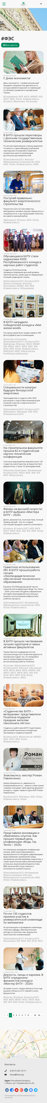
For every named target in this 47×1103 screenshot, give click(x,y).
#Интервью (22, 411)
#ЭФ (40, 96)
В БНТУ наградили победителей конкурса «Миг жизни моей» (22, 325)
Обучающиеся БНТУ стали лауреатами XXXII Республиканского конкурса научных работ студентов (22, 261)
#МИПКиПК (8, 351)
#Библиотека (9, 344)
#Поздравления (10, 96)
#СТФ (23, 675)
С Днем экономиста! (16, 78)
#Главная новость (31, 99)
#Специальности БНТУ (13, 414)
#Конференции (35, 470)
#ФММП (34, 96)
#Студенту (8, 101)
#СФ (38, 473)
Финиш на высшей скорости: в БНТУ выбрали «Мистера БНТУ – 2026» (22, 511)
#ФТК (5, 475)
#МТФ (37, 528)
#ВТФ (11, 349)
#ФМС (36, 164)
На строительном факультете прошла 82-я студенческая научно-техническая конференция (23, 452)
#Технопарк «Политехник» (15, 339)
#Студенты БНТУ (32, 281)
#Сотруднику (32, 101)
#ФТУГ (6, 99)
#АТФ (20, 96)
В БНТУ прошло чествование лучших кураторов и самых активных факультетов (23, 644)
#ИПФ (24, 346)
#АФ (36, 346)
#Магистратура (28, 351)
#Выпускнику (19, 101)
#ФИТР (11, 346)
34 (39, 1015)
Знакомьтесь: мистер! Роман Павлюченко (22, 777)
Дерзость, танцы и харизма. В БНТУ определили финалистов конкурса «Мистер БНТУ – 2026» (23, 979)
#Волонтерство (26, 737)
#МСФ (26, 96)
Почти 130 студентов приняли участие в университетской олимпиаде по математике (22, 918)
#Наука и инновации (12, 283)
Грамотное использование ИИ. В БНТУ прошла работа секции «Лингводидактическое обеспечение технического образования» (21, 574)
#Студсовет (8, 665)
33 (35, 1015)
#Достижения (9, 286)
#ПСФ (6, 349)
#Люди (23, 799)
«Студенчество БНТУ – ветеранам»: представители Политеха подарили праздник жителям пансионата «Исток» (22, 717)
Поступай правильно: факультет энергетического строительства (21, 201)
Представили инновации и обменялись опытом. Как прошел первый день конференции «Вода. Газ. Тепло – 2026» (21, 838)
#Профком (8, 528)
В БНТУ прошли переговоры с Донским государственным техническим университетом (22, 138)
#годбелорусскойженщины (15, 353)
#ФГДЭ (22, 473)
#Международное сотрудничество (18, 162)
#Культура (8, 997)
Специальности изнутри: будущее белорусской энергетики (20, 390)
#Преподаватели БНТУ (13, 159)
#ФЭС (12, 99)
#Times (19, 99)
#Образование (27, 288)
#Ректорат (29, 159)
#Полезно (21, 220)
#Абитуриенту (9, 220)
